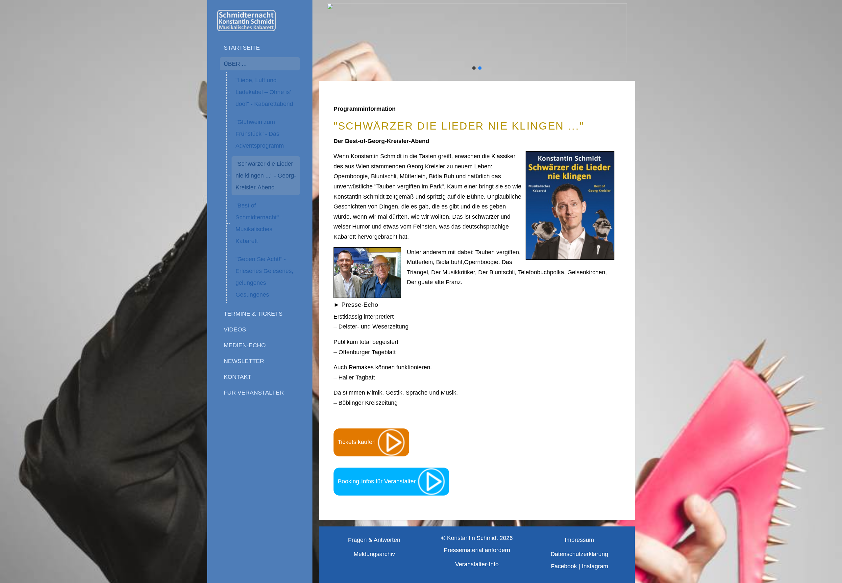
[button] (474, 68)
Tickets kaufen (357, 442)
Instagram (595, 566)
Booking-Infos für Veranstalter (377, 481)
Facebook (564, 566)
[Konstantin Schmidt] (260, 20)
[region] (477, 37)
